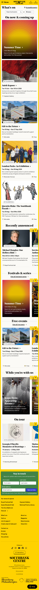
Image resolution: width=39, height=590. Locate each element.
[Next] (35, 230)
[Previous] (31, 230)
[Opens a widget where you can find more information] (32, 587)
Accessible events (31, 7)
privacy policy (32, 493)
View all (3, 511)
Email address (6, 487)
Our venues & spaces (7, 498)
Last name (23, 480)
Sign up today (31, 490)
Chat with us (20, 552)
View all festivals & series (18, 276)
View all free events (19, 324)
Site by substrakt (19, 571)
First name (6, 480)
